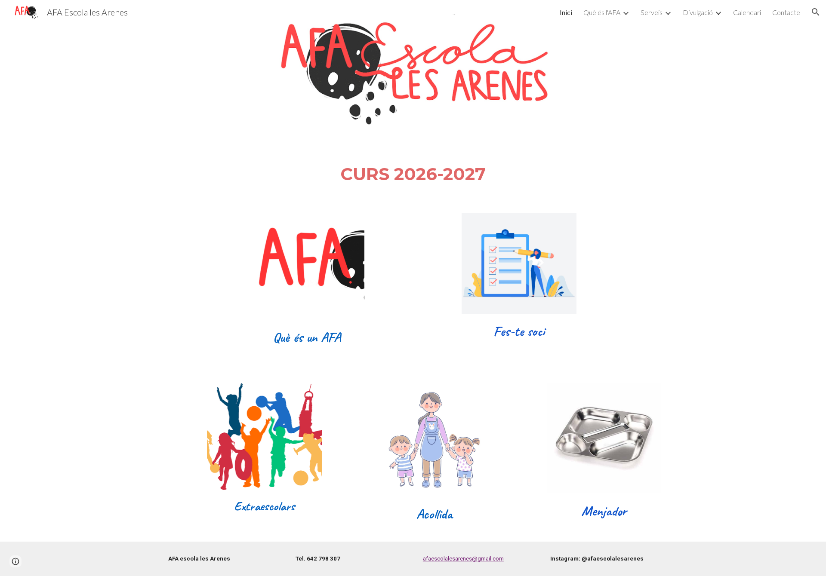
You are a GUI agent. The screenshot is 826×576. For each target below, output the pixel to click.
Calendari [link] (747, 12)
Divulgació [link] (698, 12)
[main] (413, 174)
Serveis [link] (652, 12)
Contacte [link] (786, 12)
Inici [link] (566, 12)
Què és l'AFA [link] (601, 12)
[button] (815, 12)
